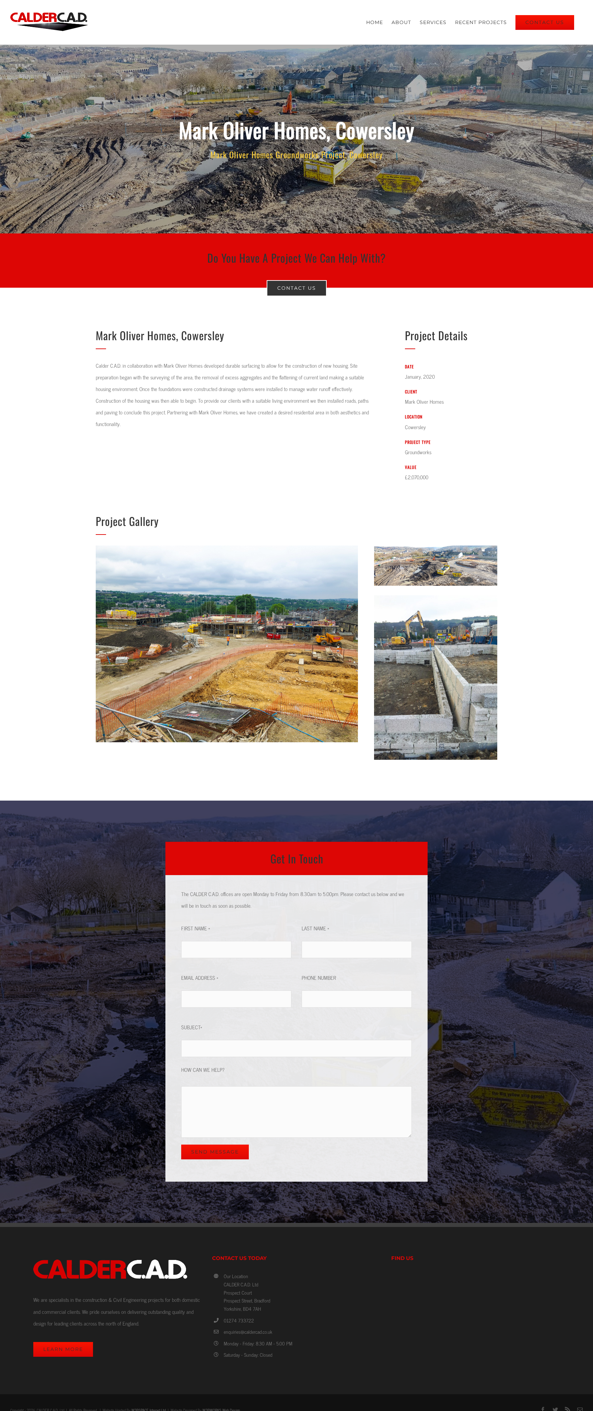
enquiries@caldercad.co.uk (248, 1331)
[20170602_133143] (227, 548)
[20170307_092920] (435, 548)
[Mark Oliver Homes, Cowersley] (296, 139)
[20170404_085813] (435, 598)
